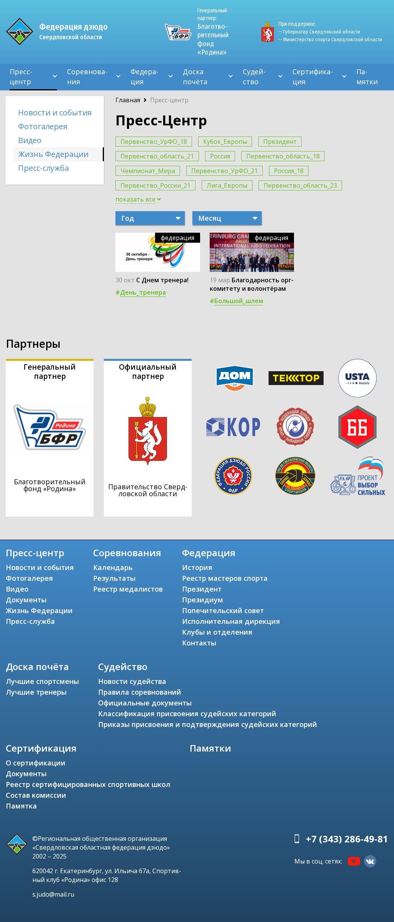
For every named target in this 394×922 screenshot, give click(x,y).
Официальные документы (145, 702)
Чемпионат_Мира (147, 171)
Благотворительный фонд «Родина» (213, 32)
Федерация (144, 76)
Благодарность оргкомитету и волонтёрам (252, 284)
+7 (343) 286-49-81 (347, 838)
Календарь (113, 567)
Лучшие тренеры (36, 692)
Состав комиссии (36, 795)
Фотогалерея (42, 126)
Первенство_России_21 (155, 185)
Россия (220, 156)
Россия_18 (289, 171)
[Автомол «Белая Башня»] (357, 427)
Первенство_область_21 (157, 156)
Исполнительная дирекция (231, 621)
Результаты (114, 578)
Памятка (21, 805)
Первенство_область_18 (283, 156)
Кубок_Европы (225, 141)
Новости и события (55, 112)
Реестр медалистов (128, 589)
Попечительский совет (223, 610)
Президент (280, 141)
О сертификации (35, 762)
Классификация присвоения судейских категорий (187, 713)
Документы (26, 599)
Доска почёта (195, 76)
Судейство (254, 76)
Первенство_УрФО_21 (224, 171)
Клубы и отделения (217, 632)
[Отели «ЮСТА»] (357, 378)
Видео (30, 140)
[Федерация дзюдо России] (233, 476)
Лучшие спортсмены (42, 681)
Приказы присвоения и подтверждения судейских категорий (207, 724)
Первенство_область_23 (300, 185)
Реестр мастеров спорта (225, 578)
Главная (127, 100)
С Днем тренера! (162, 280)
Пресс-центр (21, 76)
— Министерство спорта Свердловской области (330, 39)
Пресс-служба (43, 168)
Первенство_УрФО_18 (153, 141)
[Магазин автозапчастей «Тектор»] (296, 378)
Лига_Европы (227, 185)
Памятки (367, 76)
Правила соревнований (139, 692)
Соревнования (87, 76)
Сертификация (312, 76)
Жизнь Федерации (53, 154)
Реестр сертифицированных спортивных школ (88, 784)
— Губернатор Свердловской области (319, 32)
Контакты (199, 642)
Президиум (202, 599)
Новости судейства (132, 681)
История (197, 567)
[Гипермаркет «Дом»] (234, 378)
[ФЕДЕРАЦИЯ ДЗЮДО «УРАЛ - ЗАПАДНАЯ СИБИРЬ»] (295, 427)
